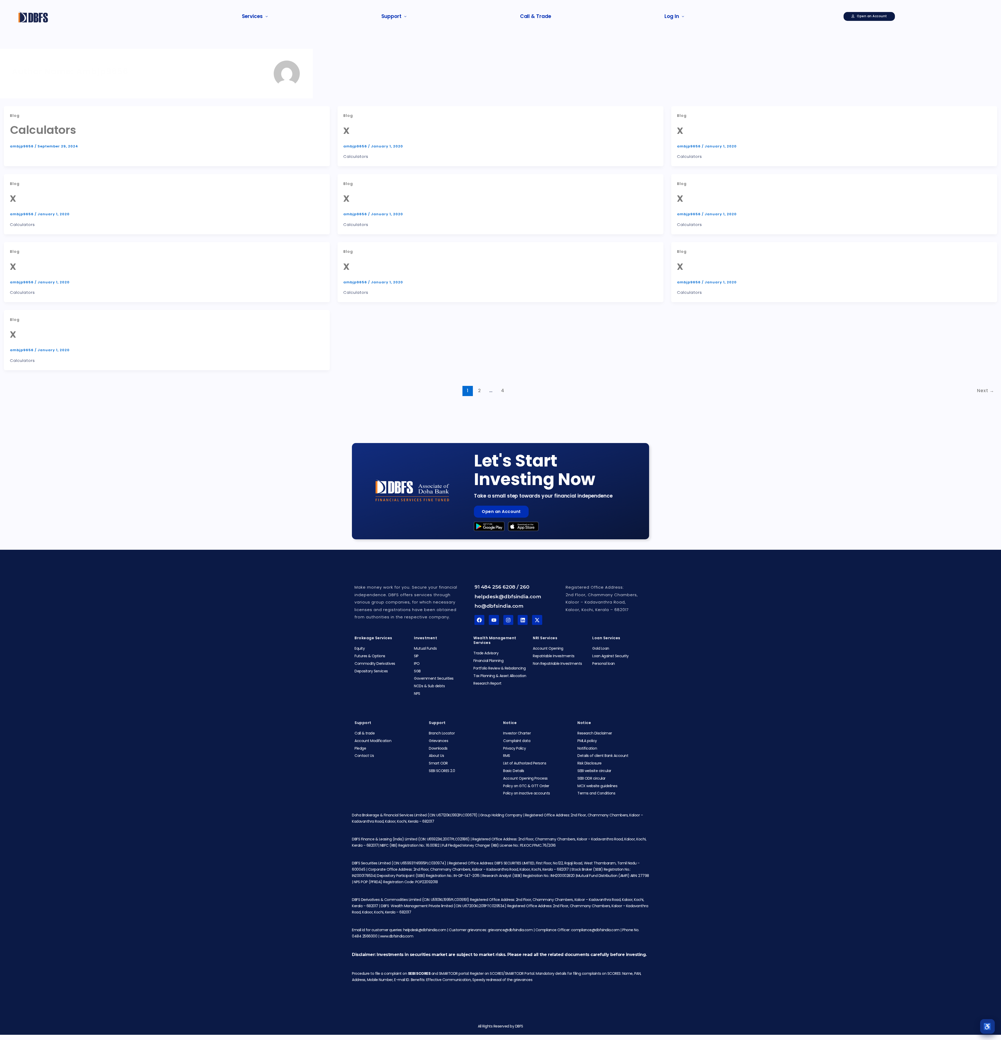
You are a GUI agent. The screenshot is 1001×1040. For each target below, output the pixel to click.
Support (391, 16)
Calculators (43, 130)
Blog (15, 115)
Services (252, 16)
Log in (671, 16)
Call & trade (535, 16)
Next (985, 390)
